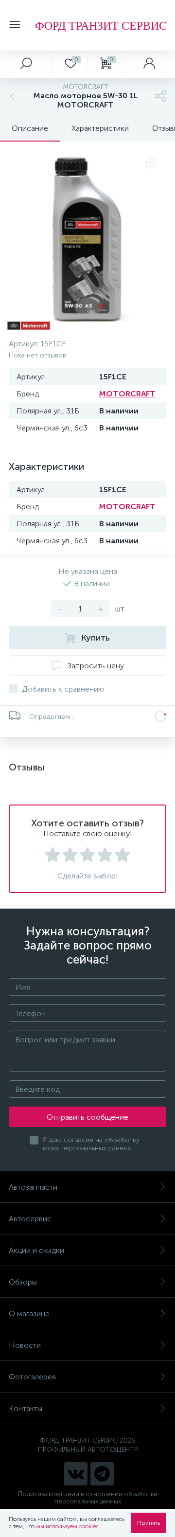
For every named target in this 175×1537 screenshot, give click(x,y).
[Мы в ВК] (76, 1473)
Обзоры (23, 1282)
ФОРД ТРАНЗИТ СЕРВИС (101, 25)
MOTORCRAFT (127, 393)
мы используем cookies (67, 1526)
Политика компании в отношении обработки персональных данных (88, 1497)
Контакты (25, 1408)
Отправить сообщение (87, 1117)
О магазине (29, 1313)
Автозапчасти (33, 1187)
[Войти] (148, 64)
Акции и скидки (36, 1250)
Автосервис (30, 1218)
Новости (25, 1345)
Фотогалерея (32, 1376)
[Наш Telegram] (102, 1473)
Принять (148, 1522)
